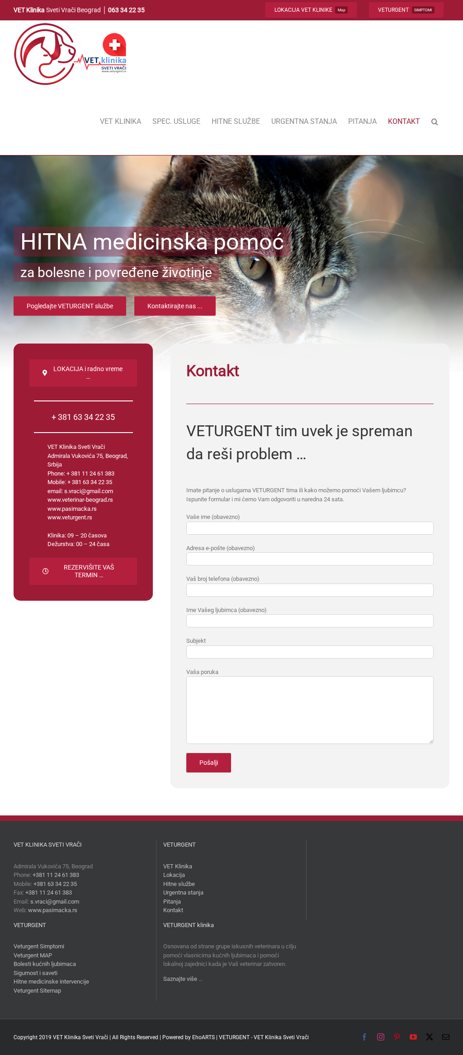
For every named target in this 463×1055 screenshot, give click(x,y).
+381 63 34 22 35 (55, 884)
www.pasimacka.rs (72, 508)
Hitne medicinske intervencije (51, 981)
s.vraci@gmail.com (88, 491)
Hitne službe (179, 884)
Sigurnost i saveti (35, 973)
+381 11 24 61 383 (56, 874)
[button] (434, 121)
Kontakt (173, 910)
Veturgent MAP (33, 955)
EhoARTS (203, 1037)
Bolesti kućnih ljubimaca (45, 964)
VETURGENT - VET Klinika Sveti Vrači (264, 1037)
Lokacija (174, 874)
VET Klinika (177, 866)
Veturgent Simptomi (39, 946)
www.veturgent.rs (69, 517)
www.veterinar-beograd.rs (80, 499)
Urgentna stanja (183, 892)
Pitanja (172, 901)
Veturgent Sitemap (37, 990)
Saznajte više (180, 978)
